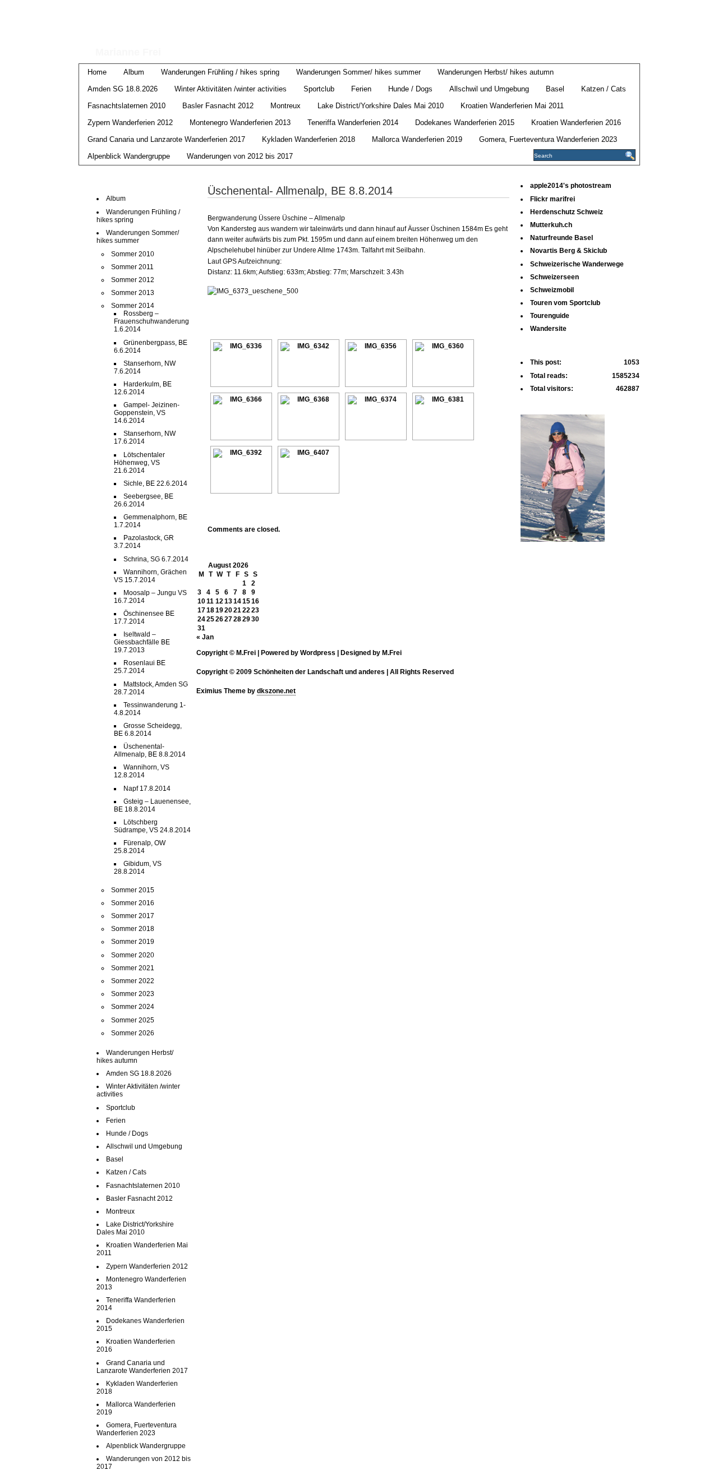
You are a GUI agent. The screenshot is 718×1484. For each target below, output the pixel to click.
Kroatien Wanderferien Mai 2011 (512, 106)
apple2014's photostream (570, 186)
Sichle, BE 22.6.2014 (155, 483)
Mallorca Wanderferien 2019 (417, 139)
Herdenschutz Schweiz (566, 212)
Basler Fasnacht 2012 (218, 106)
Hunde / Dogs (410, 89)
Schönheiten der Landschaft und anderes (326, 21)
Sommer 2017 (132, 916)
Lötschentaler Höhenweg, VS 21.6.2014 (139, 462)
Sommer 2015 (132, 890)
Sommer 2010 (132, 254)
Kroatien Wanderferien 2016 (576, 122)
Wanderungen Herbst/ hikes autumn (496, 72)
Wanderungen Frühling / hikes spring (220, 72)
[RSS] (632, 12)
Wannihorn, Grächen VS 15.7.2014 (150, 576)
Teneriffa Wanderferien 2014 (352, 122)
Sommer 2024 (132, 1007)
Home (97, 72)
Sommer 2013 (132, 293)
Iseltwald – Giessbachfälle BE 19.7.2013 (142, 642)
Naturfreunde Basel (561, 238)
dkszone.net (276, 691)
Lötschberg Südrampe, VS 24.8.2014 (152, 826)
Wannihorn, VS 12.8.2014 (141, 771)
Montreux (285, 106)
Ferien (361, 89)
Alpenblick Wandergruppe (129, 156)
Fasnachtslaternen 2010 (126, 106)
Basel (555, 89)
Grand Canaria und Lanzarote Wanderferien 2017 (166, 139)
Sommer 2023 (132, 994)
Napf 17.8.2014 (147, 788)
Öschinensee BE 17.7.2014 (144, 617)
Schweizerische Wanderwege (577, 264)
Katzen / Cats (603, 89)
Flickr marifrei (552, 199)
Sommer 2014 (132, 306)
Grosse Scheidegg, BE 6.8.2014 (148, 730)
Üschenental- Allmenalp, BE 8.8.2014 (150, 750)
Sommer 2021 (132, 968)
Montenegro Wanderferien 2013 (240, 122)
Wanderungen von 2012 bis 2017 (240, 156)
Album (133, 72)
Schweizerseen (554, 277)
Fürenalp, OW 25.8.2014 (139, 847)
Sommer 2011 (132, 267)
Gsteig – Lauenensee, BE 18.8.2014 (152, 805)
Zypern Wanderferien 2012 (130, 122)
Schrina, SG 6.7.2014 (155, 559)
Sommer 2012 (132, 280)
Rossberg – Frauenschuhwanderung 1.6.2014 (151, 321)
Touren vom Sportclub (565, 303)
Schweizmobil (552, 290)
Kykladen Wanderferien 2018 (308, 139)
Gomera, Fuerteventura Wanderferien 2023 (548, 139)
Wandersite (548, 329)
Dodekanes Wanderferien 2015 (464, 122)
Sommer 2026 (132, 1033)
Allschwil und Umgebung (489, 89)
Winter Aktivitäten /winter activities (230, 89)
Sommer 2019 (132, 942)
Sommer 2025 (132, 1020)
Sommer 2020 (132, 955)
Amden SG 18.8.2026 (123, 89)
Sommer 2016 (132, 903)
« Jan (205, 637)
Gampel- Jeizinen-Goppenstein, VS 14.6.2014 (147, 413)
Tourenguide (549, 316)
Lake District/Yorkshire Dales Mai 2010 (380, 106)
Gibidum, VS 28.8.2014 (138, 867)
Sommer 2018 (132, 929)
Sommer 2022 (132, 981)
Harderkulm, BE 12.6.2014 (143, 388)
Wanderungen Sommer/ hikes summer (358, 72)
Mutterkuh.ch (551, 225)
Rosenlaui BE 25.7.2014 (139, 667)
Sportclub (318, 89)
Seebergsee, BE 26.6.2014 (143, 500)
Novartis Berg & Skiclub (568, 251)
